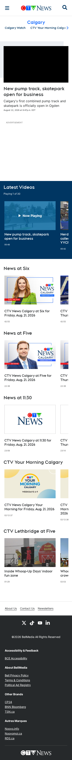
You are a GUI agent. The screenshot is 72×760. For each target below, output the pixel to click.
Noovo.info (12, 728)
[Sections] (7, 8)
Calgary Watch (15, 27)
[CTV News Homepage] (36, 8)
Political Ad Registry (18, 685)
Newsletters (45, 608)
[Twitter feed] (24, 623)
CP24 (8, 702)
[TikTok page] (32, 623)
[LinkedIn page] (48, 623)
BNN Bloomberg (15, 706)
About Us (11, 608)
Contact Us (27, 608)
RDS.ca (9, 738)
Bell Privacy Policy (17, 675)
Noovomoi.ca (13, 733)
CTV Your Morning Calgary (49, 27)
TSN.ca (10, 711)
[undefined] (30, 223)
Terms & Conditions (17, 680)
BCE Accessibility (16, 658)
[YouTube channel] (40, 623)
